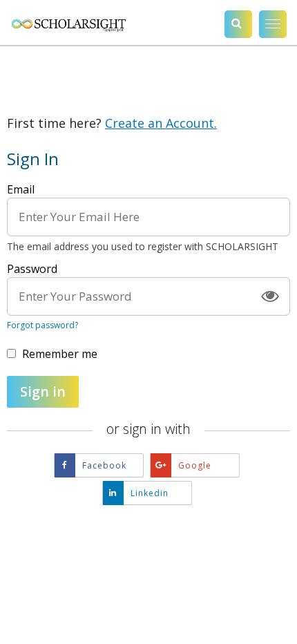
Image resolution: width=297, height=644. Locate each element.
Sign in (43, 391)
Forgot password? (42, 325)
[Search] (238, 24)
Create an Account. (161, 123)
